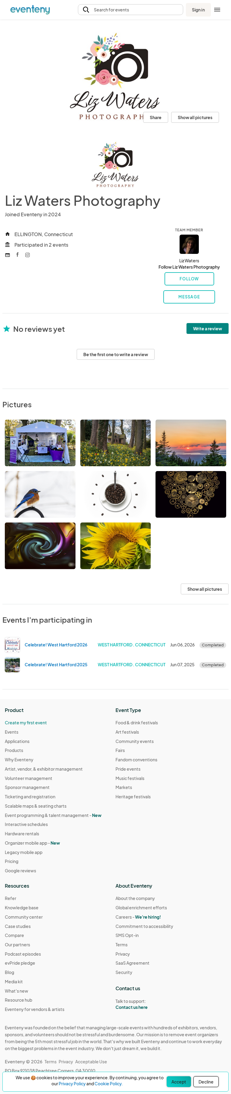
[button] (130, 10)
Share (156, 117)
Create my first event (26, 722)
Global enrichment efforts (141, 907)
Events (11, 732)
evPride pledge (20, 963)
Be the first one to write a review (115, 354)
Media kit (14, 981)
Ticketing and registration (30, 796)
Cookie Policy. (108, 1083)
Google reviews (20, 870)
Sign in (198, 9)
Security (124, 972)
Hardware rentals (22, 833)
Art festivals (127, 732)
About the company (135, 898)
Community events (135, 741)
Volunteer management (28, 778)
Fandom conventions (136, 759)
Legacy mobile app (23, 852)
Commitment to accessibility (144, 926)
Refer (10, 898)
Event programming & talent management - (53, 815)
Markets (124, 787)
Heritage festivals (133, 796)
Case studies (18, 926)
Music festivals (130, 778)
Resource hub (18, 1000)
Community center (24, 917)
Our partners (17, 944)
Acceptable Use (91, 1061)
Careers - (138, 917)
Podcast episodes (23, 954)
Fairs (120, 750)
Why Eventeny (19, 759)
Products (14, 750)
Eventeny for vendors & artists (34, 1009)
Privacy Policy (72, 1083)
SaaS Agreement (132, 963)
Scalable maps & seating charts (35, 806)
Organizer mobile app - (32, 843)
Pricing (11, 861)
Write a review (207, 328)
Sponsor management (27, 787)
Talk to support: (132, 1004)
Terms (122, 944)
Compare (14, 935)
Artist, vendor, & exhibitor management (44, 769)
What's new (16, 991)
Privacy (123, 954)
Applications (17, 741)
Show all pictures (195, 117)
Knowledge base (21, 907)
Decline (206, 1081)
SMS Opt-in (127, 935)
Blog (9, 972)
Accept (178, 1081)
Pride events (128, 769)
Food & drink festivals (137, 722)
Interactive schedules (26, 824)
